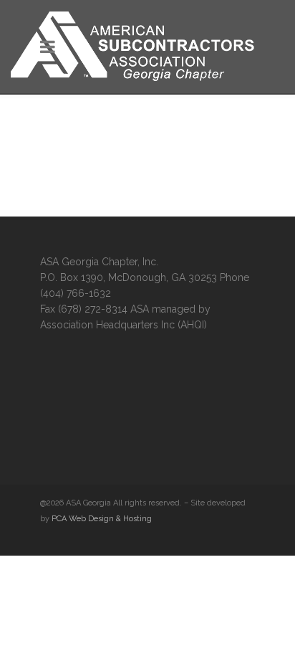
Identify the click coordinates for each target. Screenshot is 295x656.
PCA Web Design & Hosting (102, 518)
